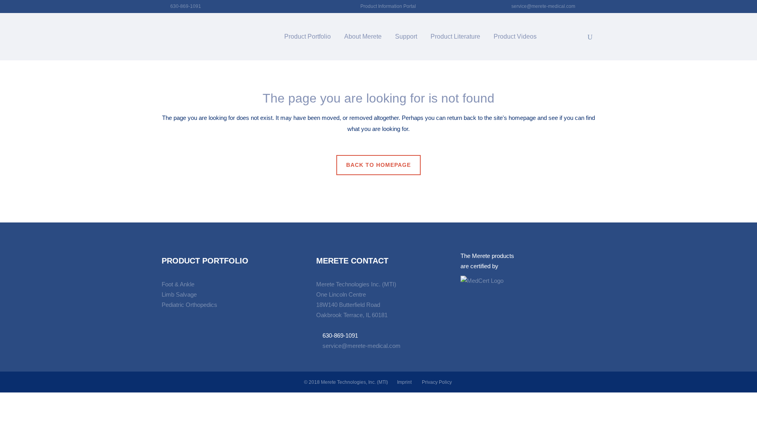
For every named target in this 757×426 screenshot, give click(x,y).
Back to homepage (378, 165)
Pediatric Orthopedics (189, 304)
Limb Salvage (179, 294)
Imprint (404, 382)
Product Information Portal (388, 6)
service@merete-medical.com (543, 6)
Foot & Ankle (178, 284)
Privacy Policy (437, 382)
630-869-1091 (185, 6)
